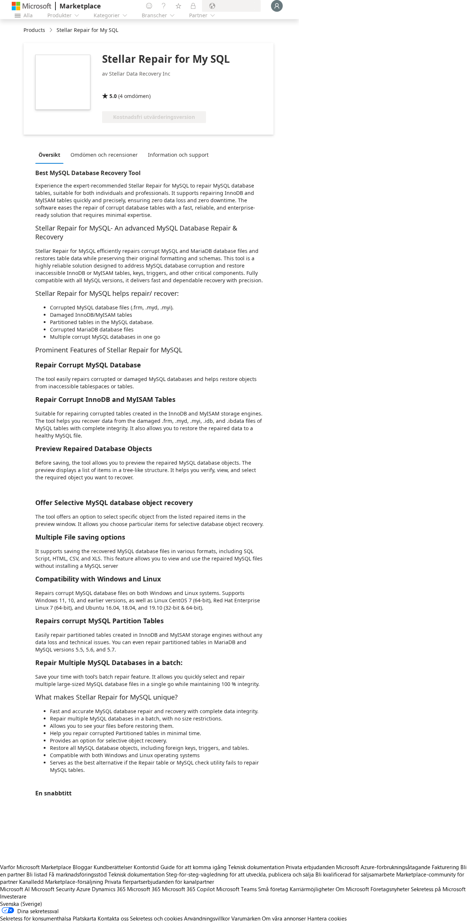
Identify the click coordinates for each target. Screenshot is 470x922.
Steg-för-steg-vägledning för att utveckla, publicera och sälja (240, 874)
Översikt (49, 154)
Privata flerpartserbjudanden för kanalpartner (159, 881)
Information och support (178, 154)
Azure (83, 889)
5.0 (113, 95)
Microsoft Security (53, 889)
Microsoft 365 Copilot (188, 889)
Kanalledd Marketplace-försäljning (61, 881)
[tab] (51, 154)
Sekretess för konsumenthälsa (35, 918)
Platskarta (84, 918)
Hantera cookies (327, 918)
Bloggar (82, 867)
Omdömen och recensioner (104, 154)
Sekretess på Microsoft (438, 889)
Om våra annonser (284, 918)
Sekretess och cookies (156, 918)
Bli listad (36, 874)
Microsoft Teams (236, 889)
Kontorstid (146, 867)
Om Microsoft (352, 889)
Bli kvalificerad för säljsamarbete (355, 874)
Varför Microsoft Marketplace (35, 867)
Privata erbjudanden (310, 867)
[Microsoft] (31, 6)
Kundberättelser (113, 867)
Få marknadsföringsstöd (78, 874)
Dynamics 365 (109, 889)
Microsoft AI (15, 889)
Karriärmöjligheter (312, 889)
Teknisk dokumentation (256, 867)
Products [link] (34, 29)
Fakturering (445, 867)
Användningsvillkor (207, 918)
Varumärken (245, 918)
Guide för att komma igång (193, 867)
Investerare (13, 896)
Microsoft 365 (143, 889)
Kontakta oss (113, 918)
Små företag (273, 889)
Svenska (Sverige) (21, 903)
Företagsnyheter (389, 889)
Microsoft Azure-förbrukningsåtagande (384, 867)
